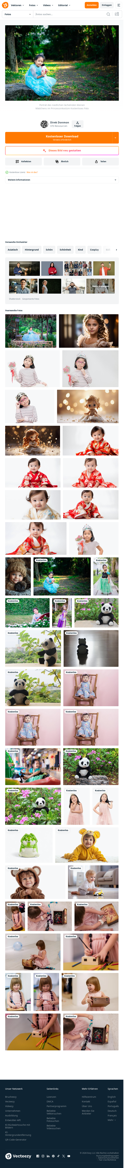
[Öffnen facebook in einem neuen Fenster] (37, 1156)
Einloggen (107, 5)
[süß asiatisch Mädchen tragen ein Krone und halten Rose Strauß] (32, 367)
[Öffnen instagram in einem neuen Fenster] (43, 1156)
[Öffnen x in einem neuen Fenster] (63, 1156)
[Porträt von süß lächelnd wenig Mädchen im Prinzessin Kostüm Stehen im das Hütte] (30, 329)
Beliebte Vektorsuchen (54, 1110)
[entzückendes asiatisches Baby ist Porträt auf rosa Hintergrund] (91, 686)
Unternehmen (12, 1109)
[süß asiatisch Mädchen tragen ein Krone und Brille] (29, 405)
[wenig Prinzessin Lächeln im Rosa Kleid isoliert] (77, 804)
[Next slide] (111, 248)
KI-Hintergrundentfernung (18, 1132)
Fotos (32, 5)
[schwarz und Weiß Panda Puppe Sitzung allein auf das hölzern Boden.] (91, 646)
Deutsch (109, 1109)
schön (49, 248)
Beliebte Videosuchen (54, 1125)
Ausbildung (11, 1113)
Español (109, 1099)
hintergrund (32, 248)
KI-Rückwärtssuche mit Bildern (17, 1124)
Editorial (63, 5)
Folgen (77, 126)
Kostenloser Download (62, 137)
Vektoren (16, 5)
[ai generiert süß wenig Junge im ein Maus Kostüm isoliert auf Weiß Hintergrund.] (87, 843)
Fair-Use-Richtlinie (105, 1161)
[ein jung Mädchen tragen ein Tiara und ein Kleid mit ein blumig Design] (89, 329)
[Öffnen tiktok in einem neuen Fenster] (58, 1156)
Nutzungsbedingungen (105, 1157)
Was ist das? (32, 172)
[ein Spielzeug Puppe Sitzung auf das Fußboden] (88, 405)
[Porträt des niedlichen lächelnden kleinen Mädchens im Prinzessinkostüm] (62, 575)
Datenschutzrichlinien (106, 1159)
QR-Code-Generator (15, 1138)
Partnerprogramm (56, 1104)
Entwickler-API (13, 1118)
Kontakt (86, 1099)
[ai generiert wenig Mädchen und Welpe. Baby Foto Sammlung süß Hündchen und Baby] (18, 575)
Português (110, 1104)
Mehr (108, 1118)
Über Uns (87, 1104)
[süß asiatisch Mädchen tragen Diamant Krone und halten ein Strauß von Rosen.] (94, 537)
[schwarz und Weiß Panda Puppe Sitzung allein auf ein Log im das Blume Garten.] (91, 765)
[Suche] (108, 14)
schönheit (65, 248)
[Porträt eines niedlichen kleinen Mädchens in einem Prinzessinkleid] (106, 575)
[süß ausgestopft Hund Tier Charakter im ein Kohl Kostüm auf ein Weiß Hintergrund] (29, 843)
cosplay (94, 248)
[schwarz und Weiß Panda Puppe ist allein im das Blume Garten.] (33, 804)
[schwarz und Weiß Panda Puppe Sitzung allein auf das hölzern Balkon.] (33, 686)
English (109, 1095)
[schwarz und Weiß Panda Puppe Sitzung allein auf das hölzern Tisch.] (33, 646)
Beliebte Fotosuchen (53, 1118)
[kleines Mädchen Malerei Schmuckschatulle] (15, 914)
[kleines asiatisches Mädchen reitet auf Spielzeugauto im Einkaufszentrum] (33, 765)
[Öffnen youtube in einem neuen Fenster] (68, 1156)
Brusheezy (10, 1095)
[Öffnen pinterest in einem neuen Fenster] (53, 1156)
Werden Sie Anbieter (88, 1110)
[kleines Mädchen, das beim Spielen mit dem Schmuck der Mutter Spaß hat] (50, 914)
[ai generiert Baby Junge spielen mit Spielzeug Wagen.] (93, 880)
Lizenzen (51, 1095)
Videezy (9, 1104)
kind (80, 248)
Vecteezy (10, 1099)
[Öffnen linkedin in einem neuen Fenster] (48, 1156)
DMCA (50, 1099)
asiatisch (13, 248)
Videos (47, 5)
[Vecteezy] (5, 5)
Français (109, 1113)
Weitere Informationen (19, 178)
